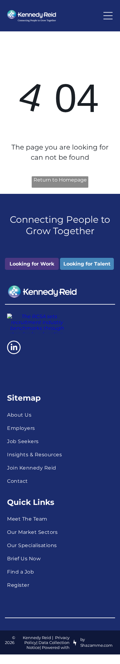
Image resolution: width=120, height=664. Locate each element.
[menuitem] (60, 415)
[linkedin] (14, 348)
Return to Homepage (60, 180)
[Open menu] (108, 15)
